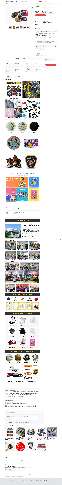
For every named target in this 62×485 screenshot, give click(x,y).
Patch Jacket (7, 470)
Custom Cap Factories (8, 474)
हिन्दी (40, 480)
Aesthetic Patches (17, 470)
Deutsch (29, 480)
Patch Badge (11, 470)
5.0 (47, 59)
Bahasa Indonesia (51, 480)
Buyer (40, 3)
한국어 (36, 480)
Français (21, 480)
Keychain (45, 460)
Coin (31, 460)
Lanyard (6, 463)
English (14, 480)
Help (44, 3)
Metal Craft (19, 463)
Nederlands (32, 480)
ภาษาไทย (43, 480)
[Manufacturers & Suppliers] (9, 1)
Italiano (27, 480)
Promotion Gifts (33, 463)
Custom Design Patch (35, 474)
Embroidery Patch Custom (47, 474)
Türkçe (45, 480)
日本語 (39, 480)
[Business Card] (55, 61)
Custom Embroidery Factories (28, 474)
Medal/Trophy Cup (20, 460)
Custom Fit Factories (14, 474)
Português (19, 480)
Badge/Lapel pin (7, 460)
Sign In (36, 55)
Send (10, 422)
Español (16, 480)
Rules (56, 3)
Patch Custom (41, 474)
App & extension (48, 3)
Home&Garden (45, 463)
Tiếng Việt (47, 480)
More (5, 477)
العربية (34, 480)
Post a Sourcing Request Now (25, 422)
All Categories (7, 3)
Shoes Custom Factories (21, 474)
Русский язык (24, 480)
